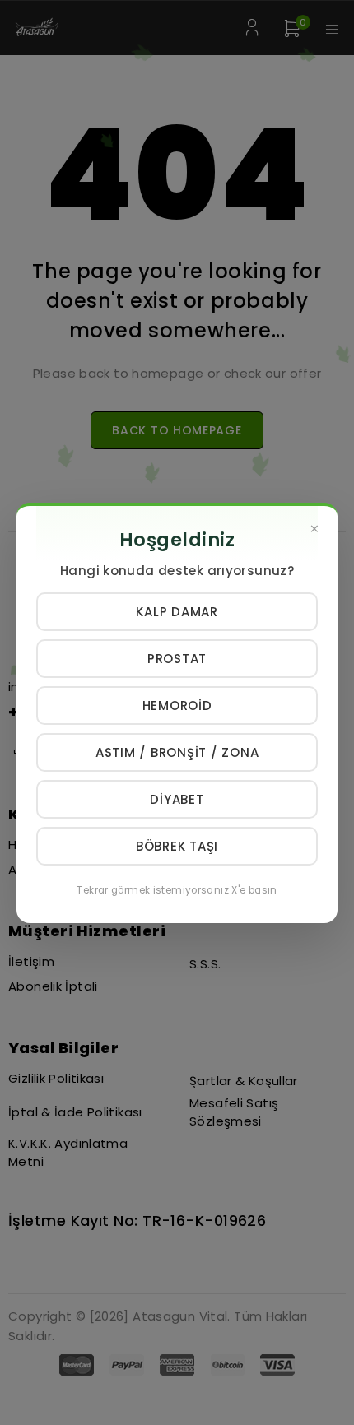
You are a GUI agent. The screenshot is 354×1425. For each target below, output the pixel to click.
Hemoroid (177, 705)
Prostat (177, 658)
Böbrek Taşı (177, 846)
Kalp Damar (177, 611)
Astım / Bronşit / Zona (177, 752)
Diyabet (176, 799)
